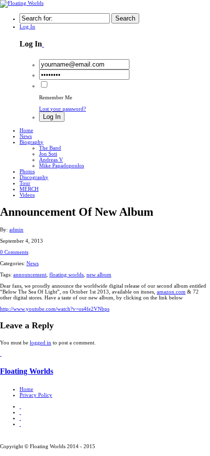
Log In (27, 26)
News (26, 136)
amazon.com (171, 292)
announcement (29, 274)
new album (98, 274)
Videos (27, 195)
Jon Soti (48, 154)
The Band (50, 148)
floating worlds (66, 274)
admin (16, 229)
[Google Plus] (20, 418)
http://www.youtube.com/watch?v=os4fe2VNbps (54, 309)
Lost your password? (62, 109)
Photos (27, 171)
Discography (34, 177)
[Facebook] (20, 412)
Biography (31, 142)
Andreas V (51, 159)
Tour (25, 183)
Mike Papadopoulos (61, 165)
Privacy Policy (36, 395)
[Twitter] (20, 406)
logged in (40, 342)
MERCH (29, 189)
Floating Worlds (26, 371)
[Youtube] (20, 424)
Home (26, 130)
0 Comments (14, 252)
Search (125, 18)
